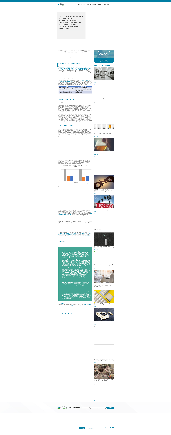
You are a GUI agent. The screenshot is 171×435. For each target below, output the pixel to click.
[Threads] (110, 428)
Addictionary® (80, 4)
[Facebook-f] (103, 428)
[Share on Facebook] (60, 314)
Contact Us (110, 417)
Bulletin (91, 4)
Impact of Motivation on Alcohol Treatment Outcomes (102, 116)
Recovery (87, 4)
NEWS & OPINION (106, 1)
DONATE (101, 1)
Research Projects (98, 4)
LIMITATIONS (61, 241)
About (108, 4)
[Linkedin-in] (106, 428)
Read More (96, 82)
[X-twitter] (108, 428)
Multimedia (105, 4)
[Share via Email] (68, 314)
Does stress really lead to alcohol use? (100, 398)
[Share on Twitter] (62, 314)
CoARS (102, 4)
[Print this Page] (71, 314)
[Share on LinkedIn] (65, 314)
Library (93, 4)
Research (65, 36)
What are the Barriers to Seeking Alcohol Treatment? (102, 81)
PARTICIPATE (112, 1)
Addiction (84, 4)
